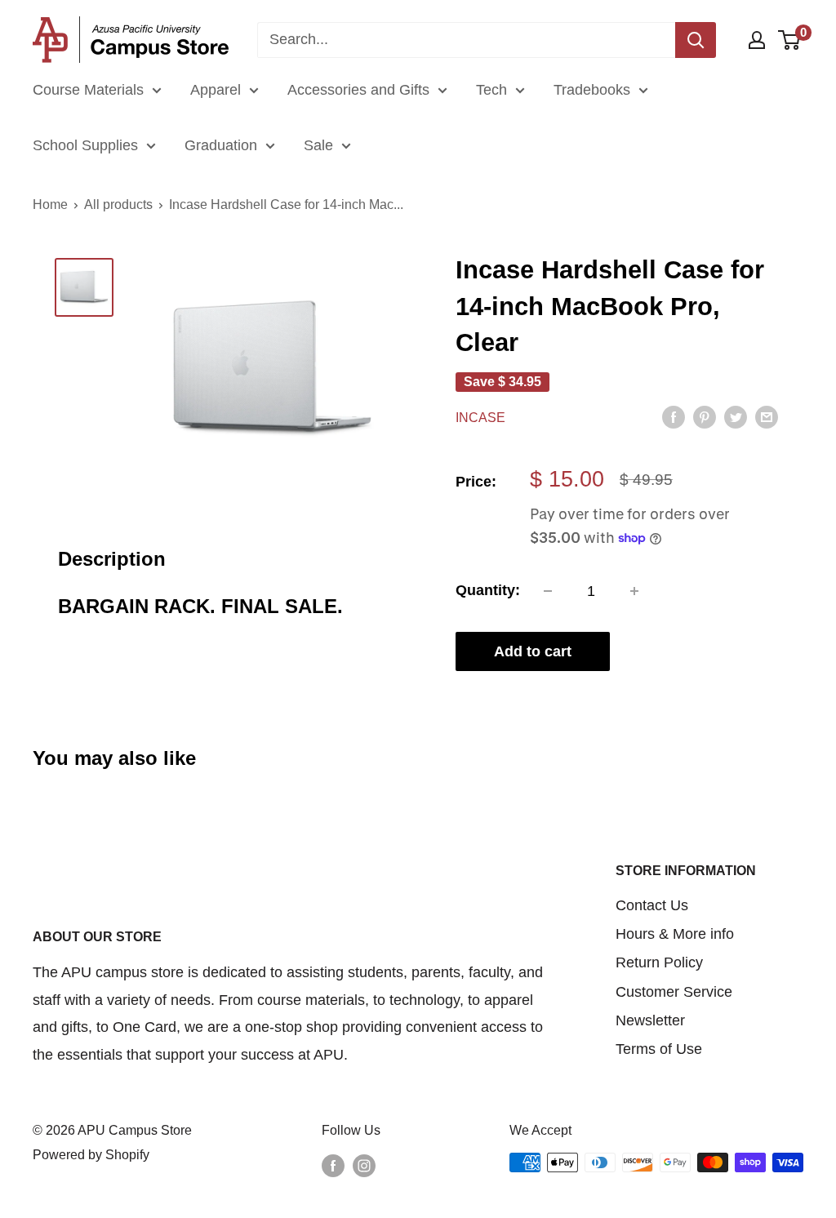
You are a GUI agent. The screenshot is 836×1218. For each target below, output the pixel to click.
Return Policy (659, 962)
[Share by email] (766, 416)
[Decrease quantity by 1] (548, 591)
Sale (318, 145)
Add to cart (532, 651)
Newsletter (650, 1020)
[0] (790, 40)
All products (118, 204)
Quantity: (488, 590)
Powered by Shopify (91, 1155)
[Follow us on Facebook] (333, 1165)
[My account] (757, 40)
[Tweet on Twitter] (735, 416)
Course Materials (88, 90)
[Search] (695, 40)
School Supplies (85, 145)
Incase (480, 418)
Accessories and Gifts (358, 90)
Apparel (215, 90)
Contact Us (652, 905)
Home (50, 204)
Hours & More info (675, 934)
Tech (491, 90)
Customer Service (674, 992)
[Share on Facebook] (673, 416)
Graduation (221, 145)
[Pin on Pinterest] (704, 416)
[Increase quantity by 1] (634, 591)
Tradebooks (592, 90)
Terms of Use (659, 1049)
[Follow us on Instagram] (364, 1165)
